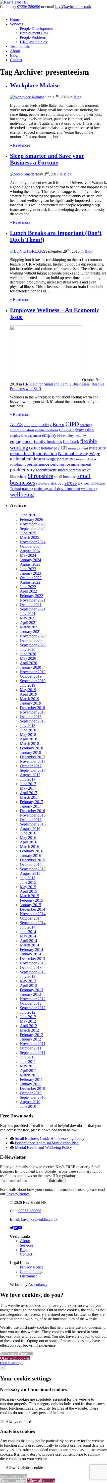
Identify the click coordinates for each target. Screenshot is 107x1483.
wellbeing (22, 494)
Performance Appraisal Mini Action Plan (47, 1143)
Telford (15, 489)
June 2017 (28, 784)
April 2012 (28, 1026)
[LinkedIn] (16, 1228)
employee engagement (25, 436)
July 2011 (27, 1057)
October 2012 (31, 1003)
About (15, 51)
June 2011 (28, 1061)
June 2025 (28, 533)
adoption (31, 425)
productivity (22, 469)
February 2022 (31, 596)
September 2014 (33, 923)
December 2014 (32, 909)
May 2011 (28, 1066)
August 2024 (30, 551)
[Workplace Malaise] (27, 97)
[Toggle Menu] (2, 12)
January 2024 (30, 560)
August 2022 (30, 582)
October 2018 (31, 716)
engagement (21, 441)
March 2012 (29, 1030)
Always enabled (18, 1422)
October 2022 (31, 578)
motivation (46, 453)
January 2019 (30, 703)
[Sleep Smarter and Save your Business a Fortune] (23, 174)
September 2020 (33, 645)
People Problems (33, 37)
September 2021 (33, 609)
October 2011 (30, 1048)
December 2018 (32, 708)
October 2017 (31, 766)
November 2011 (32, 1044)
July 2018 (27, 725)
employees (52, 435)
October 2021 (31, 605)
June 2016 (28, 833)
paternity (65, 458)
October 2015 (31, 864)
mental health (22, 453)
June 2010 (28, 1106)
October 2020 (31, 640)
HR (63, 447)
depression (84, 430)
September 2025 (33, 528)
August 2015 (30, 873)
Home (15, 19)
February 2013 (31, 990)
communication (22, 430)
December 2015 (32, 860)
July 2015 (27, 878)
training (27, 489)
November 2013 (33, 963)
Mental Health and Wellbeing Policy (43, 1147)
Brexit (58, 424)
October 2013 (31, 967)
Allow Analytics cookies (25, 1468)
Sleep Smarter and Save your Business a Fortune (47, 159)
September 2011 (32, 1052)
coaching (86, 425)
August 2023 (30, 564)
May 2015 (28, 887)
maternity (97, 448)
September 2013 (33, 972)
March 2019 (29, 699)
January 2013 (30, 994)
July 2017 (27, 779)
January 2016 (30, 855)
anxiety (45, 424)
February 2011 (31, 1079)
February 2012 (31, 1035)
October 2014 (31, 918)
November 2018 (33, 712)
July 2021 (27, 613)
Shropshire (40, 476)
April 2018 (28, 739)
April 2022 (28, 591)
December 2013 (32, 958)
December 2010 (32, 1088)
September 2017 (33, 770)
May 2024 (28, 555)
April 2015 (28, 891)
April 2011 (28, 1070)
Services (16, 24)
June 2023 (28, 569)
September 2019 (33, 681)
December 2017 (32, 757)
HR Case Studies (33, 42)
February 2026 (31, 519)
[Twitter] (12, 1228)
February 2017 (31, 802)
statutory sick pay (49, 483)
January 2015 (30, 905)
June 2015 (28, 882)
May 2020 (28, 658)
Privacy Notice (18, 1194)
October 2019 (31, 676)
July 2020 (27, 649)
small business (65, 477)
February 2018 (31, 748)
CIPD (72, 424)
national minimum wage (33, 458)
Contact (16, 60)
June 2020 (28, 654)
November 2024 (33, 542)
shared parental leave (73, 470)
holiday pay (50, 448)
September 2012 (33, 1008)
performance (38, 464)
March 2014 (29, 945)
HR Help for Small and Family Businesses (56, 384)
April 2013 (28, 985)
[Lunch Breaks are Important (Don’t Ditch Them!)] (27, 251)
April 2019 (28, 694)
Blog (14, 55)
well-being (89, 489)
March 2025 (29, 537)
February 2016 (31, 851)
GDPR (34, 448)
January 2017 (30, 806)
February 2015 (31, 900)
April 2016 (28, 842)
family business (48, 441)
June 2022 (28, 587)
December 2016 (32, 811)
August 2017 (30, 775)
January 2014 (30, 954)
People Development (36, 28)
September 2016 (33, 824)
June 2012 (28, 1017)
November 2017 (33, 761)
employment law (75, 436)
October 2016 (31, 820)
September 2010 (33, 1097)
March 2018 (29, 743)
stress (70, 483)
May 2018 (28, 734)
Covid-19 (66, 430)
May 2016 (28, 837)
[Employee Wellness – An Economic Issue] (46, 380)
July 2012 (27, 1012)
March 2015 (29, 896)
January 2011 (30, 1084)
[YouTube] (20, 1228)
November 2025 (33, 524)
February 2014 (31, 949)
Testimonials (20, 46)
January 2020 (30, 667)
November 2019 (33, 672)
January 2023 (30, 573)
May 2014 (28, 936)
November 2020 (33, 636)
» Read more (20, 145)
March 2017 (29, 797)
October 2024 (31, 546)
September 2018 (33, 721)
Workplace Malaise (35, 85)
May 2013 (28, 981)
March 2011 (29, 1075)
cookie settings (11, 1363)
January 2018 (30, 752)
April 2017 (28, 793)
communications (46, 430)
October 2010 (31, 1093)
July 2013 (27, 976)
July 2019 (27, 685)
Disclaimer (28, 1276)
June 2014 (28, 932)
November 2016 (33, 815)
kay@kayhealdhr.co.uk (73, 6)
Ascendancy (38, 1284)
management (78, 448)
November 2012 (33, 999)
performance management (70, 464)
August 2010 (30, 1102)
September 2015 (33, 869)
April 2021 (28, 622)
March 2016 (29, 846)
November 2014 (33, 914)
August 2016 (30, 828)
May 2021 (28, 618)
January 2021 (30, 631)
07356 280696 (28, 6)
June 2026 (28, 515)
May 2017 (28, 788)
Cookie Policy (31, 1271)
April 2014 (28, 940)
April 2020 (28, 663)
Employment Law (34, 33)
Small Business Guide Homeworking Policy (49, 1138)
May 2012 (28, 1021)
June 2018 (28, 730)
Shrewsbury (18, 477)
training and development (57, 488)
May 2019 (28, 690)
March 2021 (29, 627)
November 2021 (33, 600)
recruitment (46, 469)
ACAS (16, 424)
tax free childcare (91, 483)
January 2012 (30, 1039)
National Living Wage (79, 453)
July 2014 (27, 927)
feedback (71, 441)
